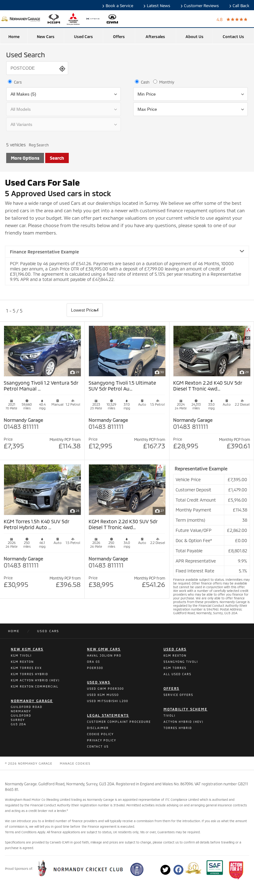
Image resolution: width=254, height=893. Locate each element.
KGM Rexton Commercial (35, 686)
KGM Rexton (22, 661)
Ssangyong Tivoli (181, 661)
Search (57, 158)
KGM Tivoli (21, 655)
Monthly (166, 82)
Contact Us (233, 36)
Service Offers (178, 695)
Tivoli (169, 715)
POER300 (95, 668)
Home (14, 36)
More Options (25, 158)
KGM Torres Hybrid (29, 674)
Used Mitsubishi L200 (107, 701)
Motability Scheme (186, 709)
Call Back (241, 5)
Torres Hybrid (178, 728)
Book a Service (119, 5)
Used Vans (98, 682)
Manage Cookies (75, 763)
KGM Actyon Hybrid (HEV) (35, 680)
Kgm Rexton (175, 655)
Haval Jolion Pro (104, 655)
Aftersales (155, 36)
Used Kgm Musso (103, 695)
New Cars (46, 36)
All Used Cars (177, 674)
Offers (119, 36)
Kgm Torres (175, 668)
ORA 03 (93, 661)
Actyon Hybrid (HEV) (184, 721)
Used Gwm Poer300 (105, 688)
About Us (195, 36)
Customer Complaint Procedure (119, 721)
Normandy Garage (32, 701)
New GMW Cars (103, 649)
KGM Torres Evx (26, 668)
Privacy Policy (101, 740)
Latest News (158, 5)
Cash (145, 82)
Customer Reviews (201, 5)
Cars (17, 82)
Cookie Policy (100, 734)
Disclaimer (98, 728)
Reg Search (39, 145)
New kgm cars (27, 649)
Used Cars (83, 36)
